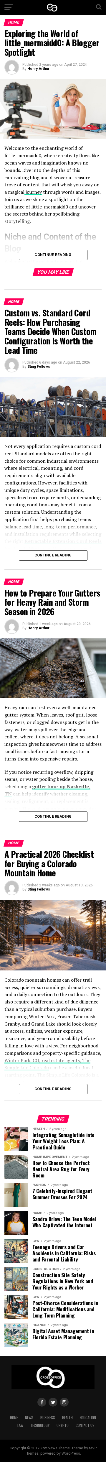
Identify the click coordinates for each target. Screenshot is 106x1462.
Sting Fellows (38, 366)
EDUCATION (88, 1417)
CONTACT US (85, 1425)
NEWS (29, 1417)
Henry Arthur (38, 69)
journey (33, 192)
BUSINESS (47, 1417)
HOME (14, 1417)
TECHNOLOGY (39, 1425)
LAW (20, 1425)
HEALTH (67, 1417)
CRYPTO (63, 1425)
